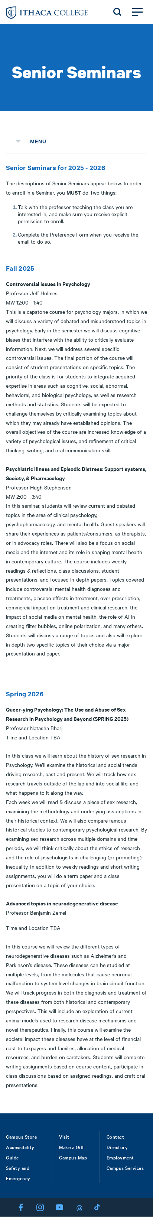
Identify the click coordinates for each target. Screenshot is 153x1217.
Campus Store (21, 1136)
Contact (115, 1136)
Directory (117, 1146)
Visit (64, 1136)
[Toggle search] (117, 12)
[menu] (18, 141)
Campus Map (73, 1157)
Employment (120, 1157)
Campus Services (125, 1167)
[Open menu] (137, 12)
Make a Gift (71, 1146)
